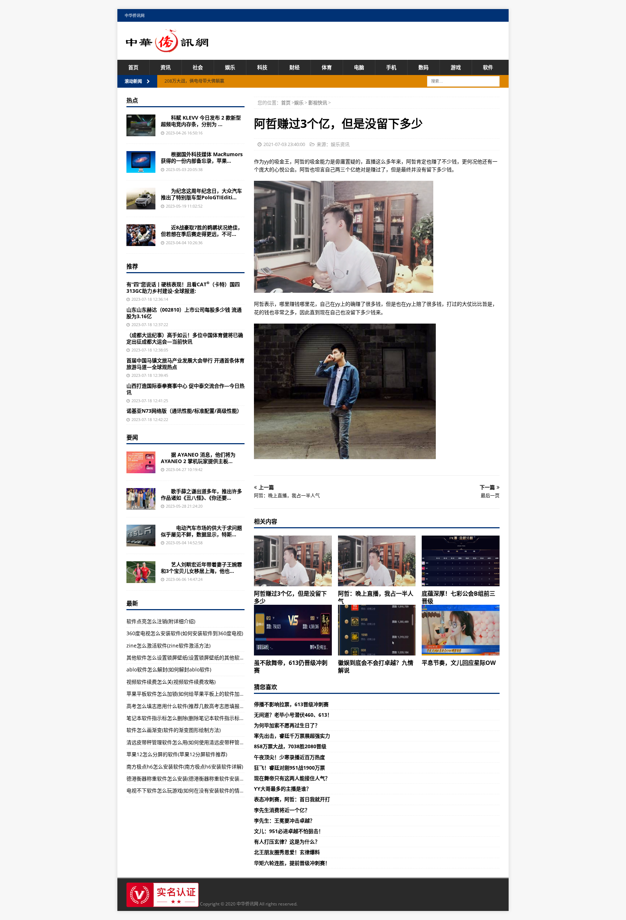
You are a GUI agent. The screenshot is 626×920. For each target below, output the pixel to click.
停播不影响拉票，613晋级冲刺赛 (291, 704)
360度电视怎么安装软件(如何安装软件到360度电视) (184, 633)
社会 (198, 67)
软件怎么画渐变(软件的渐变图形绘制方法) (173, 730)
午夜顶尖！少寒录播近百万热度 (289, 757)
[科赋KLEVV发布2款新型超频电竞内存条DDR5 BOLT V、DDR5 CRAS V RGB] (140, 125)
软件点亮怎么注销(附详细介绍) (160, 621)
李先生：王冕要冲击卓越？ (284, 820)
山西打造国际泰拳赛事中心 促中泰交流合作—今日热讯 (185, 389)
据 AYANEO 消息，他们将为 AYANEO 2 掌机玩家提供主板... (198, 458)
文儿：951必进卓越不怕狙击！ (289, 831)
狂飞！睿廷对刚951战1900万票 (289, 767)
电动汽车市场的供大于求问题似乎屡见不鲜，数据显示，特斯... (201, 531)
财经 (294, 67)
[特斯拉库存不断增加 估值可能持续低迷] (140, 535)
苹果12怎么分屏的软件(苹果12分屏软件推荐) (176, 754)
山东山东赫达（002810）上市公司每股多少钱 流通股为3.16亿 (184, 313)
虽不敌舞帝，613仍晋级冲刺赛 (290, 666)
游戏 (456, 67)
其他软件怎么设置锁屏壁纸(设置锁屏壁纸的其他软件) (186, 657)
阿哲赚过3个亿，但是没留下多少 (290, 597)
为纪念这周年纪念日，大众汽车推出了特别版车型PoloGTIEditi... (201, 194)
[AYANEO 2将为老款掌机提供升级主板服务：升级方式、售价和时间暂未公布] (140, 462)
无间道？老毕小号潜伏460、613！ (293, 714)
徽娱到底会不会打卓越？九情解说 (375, 666)
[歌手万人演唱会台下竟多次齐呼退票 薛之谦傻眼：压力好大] (140, 499)
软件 (488, 67)
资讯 (165, 67)
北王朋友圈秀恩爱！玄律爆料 (287, 852)
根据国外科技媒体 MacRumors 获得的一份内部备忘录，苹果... (202, 157)
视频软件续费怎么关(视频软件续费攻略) (171, 681)
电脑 (359, 67)
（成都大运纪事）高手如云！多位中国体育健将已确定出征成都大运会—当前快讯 (184, 338)
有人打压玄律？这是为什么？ (287, 841)
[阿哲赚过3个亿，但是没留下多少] (293, 561)
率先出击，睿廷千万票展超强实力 (292, 735)
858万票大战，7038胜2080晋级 (290, 746)
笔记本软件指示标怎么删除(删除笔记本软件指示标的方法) (191, 718)
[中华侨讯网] (167, 48)
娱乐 (230, 67)
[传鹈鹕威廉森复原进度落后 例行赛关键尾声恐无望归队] (140, 235)
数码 (423, 67)
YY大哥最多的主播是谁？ (282, 788)
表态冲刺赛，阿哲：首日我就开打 (292, 799)
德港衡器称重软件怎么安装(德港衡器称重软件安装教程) (188, 778)
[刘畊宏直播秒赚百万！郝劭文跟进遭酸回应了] (140, 572)
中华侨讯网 (135, 15)
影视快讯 (317, 102)
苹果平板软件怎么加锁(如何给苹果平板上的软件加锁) (186, 693)
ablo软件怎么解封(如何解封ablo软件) (168, 669)
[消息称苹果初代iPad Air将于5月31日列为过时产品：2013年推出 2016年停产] (140, 162)
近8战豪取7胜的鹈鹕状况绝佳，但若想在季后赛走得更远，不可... (202, 230)
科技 (262, 67)
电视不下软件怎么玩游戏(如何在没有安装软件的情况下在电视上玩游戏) (206, 790)
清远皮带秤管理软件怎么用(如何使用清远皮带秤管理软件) (191, 742)
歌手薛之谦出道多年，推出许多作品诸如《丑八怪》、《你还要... (201, 494)
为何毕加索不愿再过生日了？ (287, 725)
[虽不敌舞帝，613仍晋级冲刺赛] (293, 630)
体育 (327, 67)
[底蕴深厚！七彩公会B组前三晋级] (461, 561)
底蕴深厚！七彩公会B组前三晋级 (458, 597)
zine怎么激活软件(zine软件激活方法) (168, 645)
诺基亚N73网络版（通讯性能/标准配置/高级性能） (184, 410)
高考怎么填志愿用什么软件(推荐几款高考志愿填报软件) (188, 706)
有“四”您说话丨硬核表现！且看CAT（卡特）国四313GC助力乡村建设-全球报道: (183, 287)
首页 (133, 67)
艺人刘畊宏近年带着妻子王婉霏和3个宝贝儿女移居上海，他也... (201, 567)
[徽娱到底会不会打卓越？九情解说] (377, 630)
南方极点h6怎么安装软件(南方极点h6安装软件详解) (184, 766)
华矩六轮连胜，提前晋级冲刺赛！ (292, 862)
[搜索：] (463, 81)
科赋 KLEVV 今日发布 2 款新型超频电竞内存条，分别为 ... (201, 121)
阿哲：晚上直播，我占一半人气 (375, 597)
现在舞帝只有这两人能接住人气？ (292, 778)
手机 (391, 67)
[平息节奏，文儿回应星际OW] (461, 630)
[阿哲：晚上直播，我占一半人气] (377, 561)
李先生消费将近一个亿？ (282, 810)
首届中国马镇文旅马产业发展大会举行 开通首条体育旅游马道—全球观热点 (185, 363)
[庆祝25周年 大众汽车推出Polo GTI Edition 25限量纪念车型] (140, 198)
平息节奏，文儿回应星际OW (459, 663)
